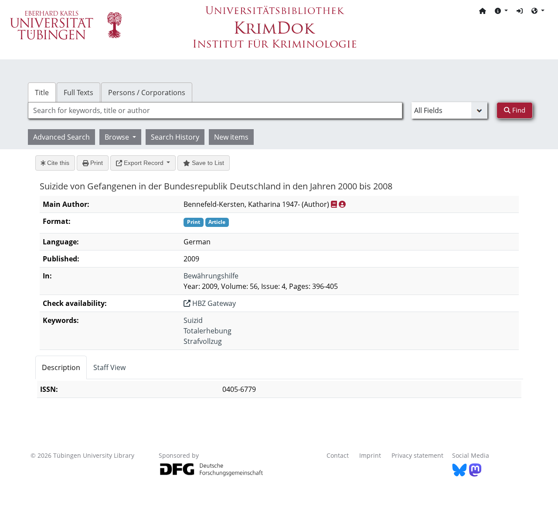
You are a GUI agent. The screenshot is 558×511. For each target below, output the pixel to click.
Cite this (57, 162)
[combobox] (215, 110)
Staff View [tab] (109, 367)
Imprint (370, 455)
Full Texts (78, 92)
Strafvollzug (203, 341)
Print (95, 162)
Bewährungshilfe (211, 276)
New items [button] (231, 137)
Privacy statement (417, 455)
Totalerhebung (207, 331)
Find (517, 110)
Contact (338, 455)
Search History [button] (175, 137)
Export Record (143, 162)
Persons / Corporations (146, 92)
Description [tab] (61, 367)
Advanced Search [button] (61, 137)
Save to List (207, 162)
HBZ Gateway (213, 303)
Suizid (193, 320)
